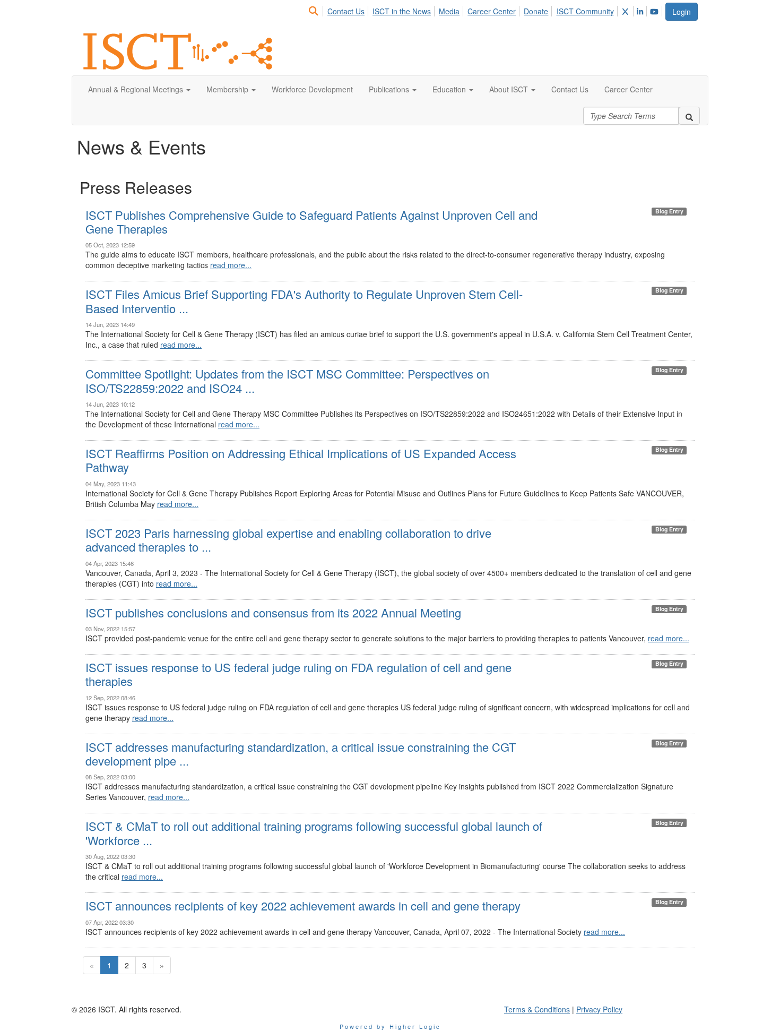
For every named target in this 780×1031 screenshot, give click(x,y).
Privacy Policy (599, 1009)
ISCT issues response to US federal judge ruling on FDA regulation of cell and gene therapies (298, 674)
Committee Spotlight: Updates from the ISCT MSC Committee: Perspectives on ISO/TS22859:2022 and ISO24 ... (287, 380)
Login (681, 11)
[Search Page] (315, 11)
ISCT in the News (401, 11)
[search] (689, 116)
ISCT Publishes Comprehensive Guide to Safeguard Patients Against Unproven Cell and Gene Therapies (311, 222)
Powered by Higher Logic (390, 1026)
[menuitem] (316, 9)
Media (449, 11)
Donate (536, 11)
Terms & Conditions (537, 1009)
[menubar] (486, 9)
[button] (139, 89)
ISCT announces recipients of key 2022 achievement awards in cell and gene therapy (303, 905)
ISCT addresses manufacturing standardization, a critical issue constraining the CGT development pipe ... (300, 753)
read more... (231, 265)
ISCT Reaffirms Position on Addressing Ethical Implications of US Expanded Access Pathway (300, 460)
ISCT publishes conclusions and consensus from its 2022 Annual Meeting (273, 612)
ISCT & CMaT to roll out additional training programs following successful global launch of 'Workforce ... (313, 833)
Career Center (491, 11)
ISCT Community (585, 11)
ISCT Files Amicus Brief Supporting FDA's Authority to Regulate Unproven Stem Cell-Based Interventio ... (304, 301)
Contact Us (346, 11)
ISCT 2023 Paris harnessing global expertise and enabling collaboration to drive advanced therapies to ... (288, 540)
